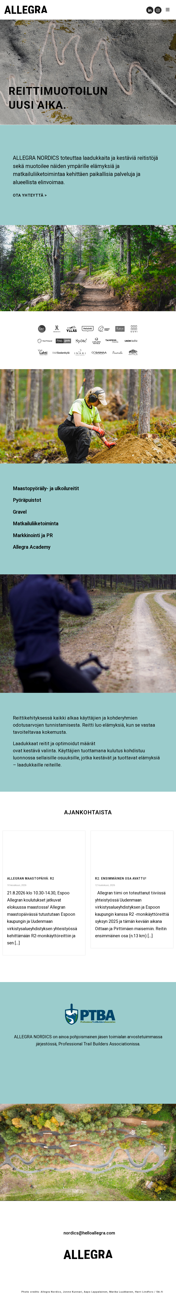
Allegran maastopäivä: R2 (30, 878)
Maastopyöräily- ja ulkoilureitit (46, 488)
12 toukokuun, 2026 (105, 885)
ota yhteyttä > (30, 195)
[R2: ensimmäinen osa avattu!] (132, 850)
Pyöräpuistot (27, 500)
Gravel (20, 512)
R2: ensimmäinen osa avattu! (120, 878)
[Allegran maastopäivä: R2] (44, 850)
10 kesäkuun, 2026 (16, 885)
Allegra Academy (31, 547)
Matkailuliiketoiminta (35, 524)
